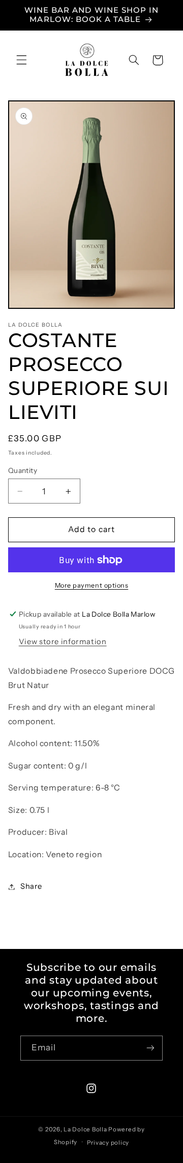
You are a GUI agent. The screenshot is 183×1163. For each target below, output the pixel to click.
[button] (21, 60)
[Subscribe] (150, 1048)
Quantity (22, 470)
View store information (63, 641)
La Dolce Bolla (85, 1129)
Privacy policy (108, 1142)
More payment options (92, 585)
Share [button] (31, 886)
